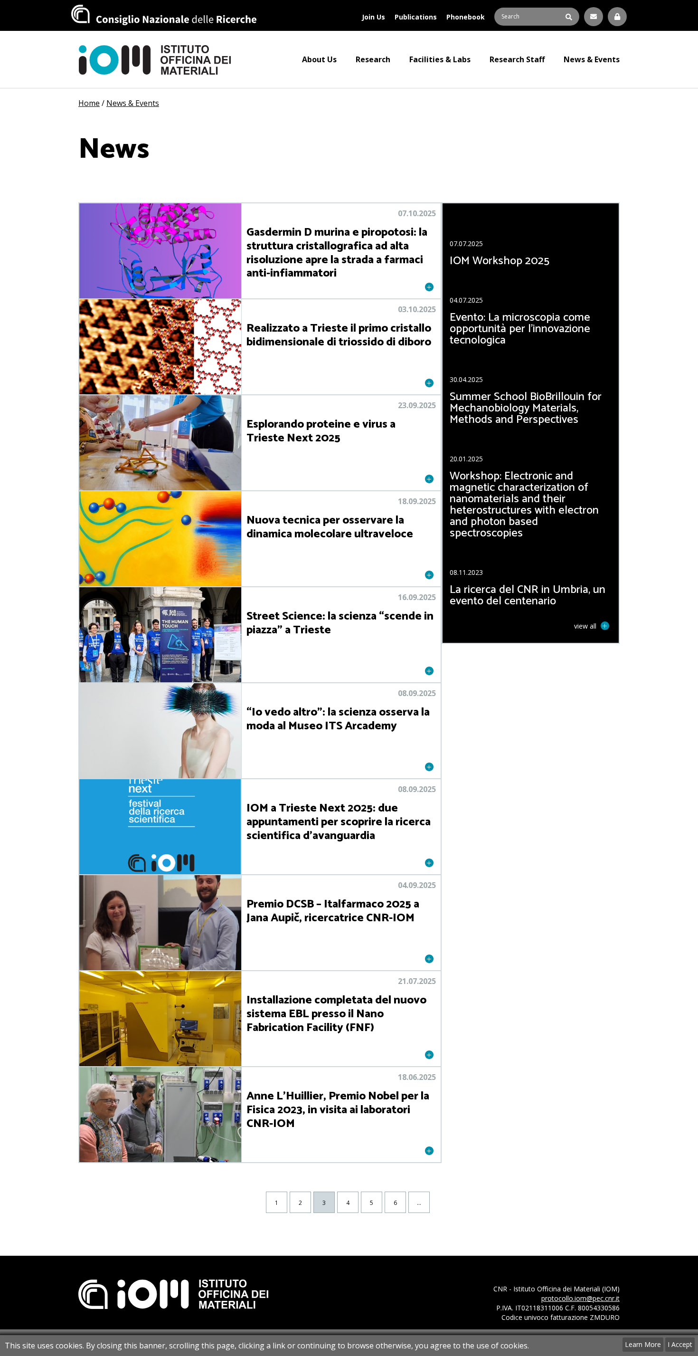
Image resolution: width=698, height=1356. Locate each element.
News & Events (592, 59)
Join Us (373, 16)
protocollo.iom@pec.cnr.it (580, 1298)
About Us (319, 59)
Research (373, 59)
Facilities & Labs (440, 59)
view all (586, 625)
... (419, 1203)
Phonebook (465, 16)
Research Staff (517, 59)
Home (89, 103)
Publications (416, 16)
